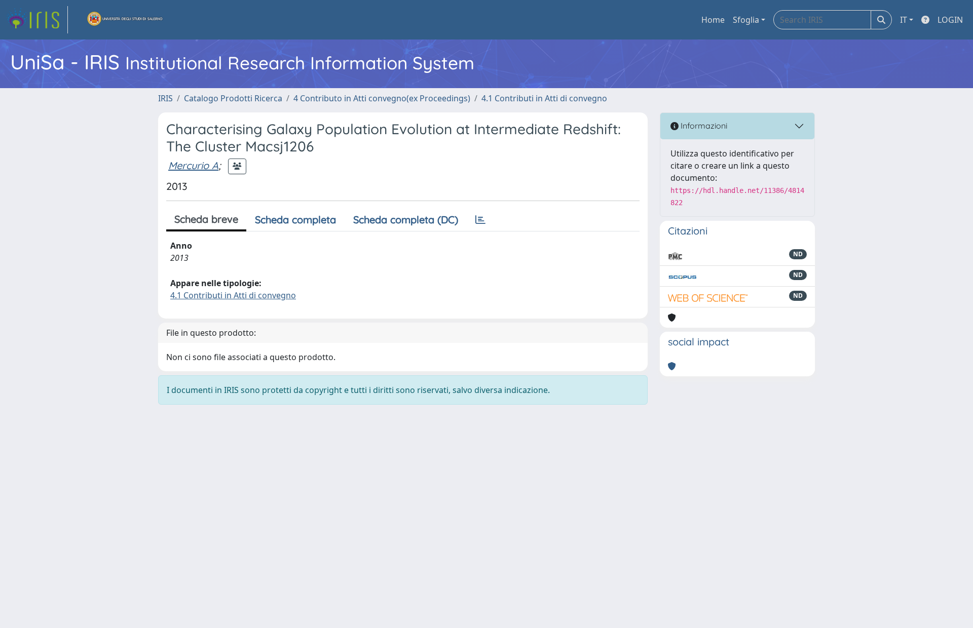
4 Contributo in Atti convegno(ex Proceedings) (381, 98)
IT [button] (903, 19)
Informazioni (703, 126)
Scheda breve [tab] (206, 219)
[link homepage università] (125, 19)
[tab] (480, 219)
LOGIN (950, 19)
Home (713, 19)
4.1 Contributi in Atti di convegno (544, 98)
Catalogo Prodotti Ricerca (233, 98)
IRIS (165, 98)
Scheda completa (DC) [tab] (405, 219)
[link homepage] (37, 19)
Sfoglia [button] (746, 19)
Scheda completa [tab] (295, 219)
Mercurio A (193, 165)
